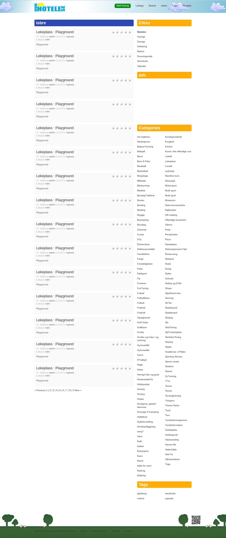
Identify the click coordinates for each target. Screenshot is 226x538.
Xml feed (116, 531)
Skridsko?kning (173, 337)
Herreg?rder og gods (148, 374)
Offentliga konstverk (175, 220)
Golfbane (142, 327)
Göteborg (142, 46)
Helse (140, 369)
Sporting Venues (173, 356)
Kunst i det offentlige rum (178, 151)
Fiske (140, 268)
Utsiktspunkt (171, 435)
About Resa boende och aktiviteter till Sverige (54, 531)
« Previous (40, 390)
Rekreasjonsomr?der (176, 249)
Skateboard (171, 307)
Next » (77, 390)
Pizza (168, 239)
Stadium (169, 366)
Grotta (140, 332)
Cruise (140, 234)
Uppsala (70, 36)
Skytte (168, 347)
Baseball (141, 166)
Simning (169, 298)
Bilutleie (141, 190)
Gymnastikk (143, 345)
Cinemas (141, 229)
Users (164, 5)
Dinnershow (143, 244)
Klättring (141, 475)
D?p (139, 239)
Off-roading (171, 215)
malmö (140, 498)
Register (187, 5)
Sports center (172, 361)
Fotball (140, 293)
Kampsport (143, 451)
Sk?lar (168, 303)
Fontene (141, 283)
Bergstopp (142, 175)
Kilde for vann (144, 465)
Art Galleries (143, 137)
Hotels (140, 399)
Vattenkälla (171, 449)
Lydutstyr (170, 171)
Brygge (141, 215)
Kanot (140, 460)
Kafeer (140, 446)
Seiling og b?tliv (173, 283)
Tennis (168, 386)
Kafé (139, 441)
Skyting (169, 342)
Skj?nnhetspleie (173, 332)
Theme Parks (172, 405)
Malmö (140, 51)
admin (52, 36)
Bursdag (141, 224)
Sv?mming (170, 376)
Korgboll (169, 141)
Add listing (122, 5)
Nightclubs (170, 210)
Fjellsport (142, 273)
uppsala (169, 498)
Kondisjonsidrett (173, 137)
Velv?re (169, 454)
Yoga (167, 464)
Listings (140, 5)
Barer (140, 156)
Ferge (140, 259)
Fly (138, 278)
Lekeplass (170, 161)
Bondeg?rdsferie (146, 195)
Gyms (140, 355)
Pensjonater (171, 234)
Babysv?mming (145, 146)
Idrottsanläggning (146, 426)
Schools (169, 278)
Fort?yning (142, 288)
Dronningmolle (144, 56)
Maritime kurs (172, 175)
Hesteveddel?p (145, 379)
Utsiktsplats (171, 430)
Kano (140, 456)
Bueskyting (143, 220)
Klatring (141, 470)
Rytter (168, 273)
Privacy (83, 531)
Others (168, 224)
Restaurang (171, 254)
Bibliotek (141, 180)
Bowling (141, 205)
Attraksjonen (143, 141)
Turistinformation (174, 425)
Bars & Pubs (143, 161)
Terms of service (99, 531)
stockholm (170, 493)
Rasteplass (171, 244)
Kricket (168, 146)
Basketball (142, 171)
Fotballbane (143, 298)
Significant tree (173, 293)
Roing (168, 268)
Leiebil (168, 156)
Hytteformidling (145, 421)
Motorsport (171, 185)
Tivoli (167, 410)
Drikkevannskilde (146, 249)
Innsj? (140, 431)
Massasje (170, 180)
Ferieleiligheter (145, 263)
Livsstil (168, 166)
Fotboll (140, 303)
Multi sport (170, 190)
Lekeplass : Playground (55, 32)
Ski (166, 322)
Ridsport (169, 259)
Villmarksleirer (172, 459)
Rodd (168, 263)
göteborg (142, 493)
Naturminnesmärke (175, 205)
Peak (167, 229)
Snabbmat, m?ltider (175, 351)
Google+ (129, 531)
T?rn (167, 381)
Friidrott (141, 312)
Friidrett (141, 307)
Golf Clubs (142, 322)
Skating (169, 317)
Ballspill (141, 151)
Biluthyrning (143, 185)
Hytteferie (142, 417)
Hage (140, 364)
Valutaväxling (172, 439)
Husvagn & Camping (148, 412)
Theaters (170, 400)
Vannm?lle (170, 444)
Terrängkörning (173, 395)
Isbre (47, 39)
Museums (170, 200)
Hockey (141, 389)
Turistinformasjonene (176, 420)
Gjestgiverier (143, 317)
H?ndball (141, 360)
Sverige (141, 36)
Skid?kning (171, 327)
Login (175, 5)
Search (152, 5)
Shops (168, 288)
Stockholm (142, 61)
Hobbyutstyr (143, 384)
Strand (168, 371)
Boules (140, 200)
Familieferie (143, 254)
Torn (167, 415)
